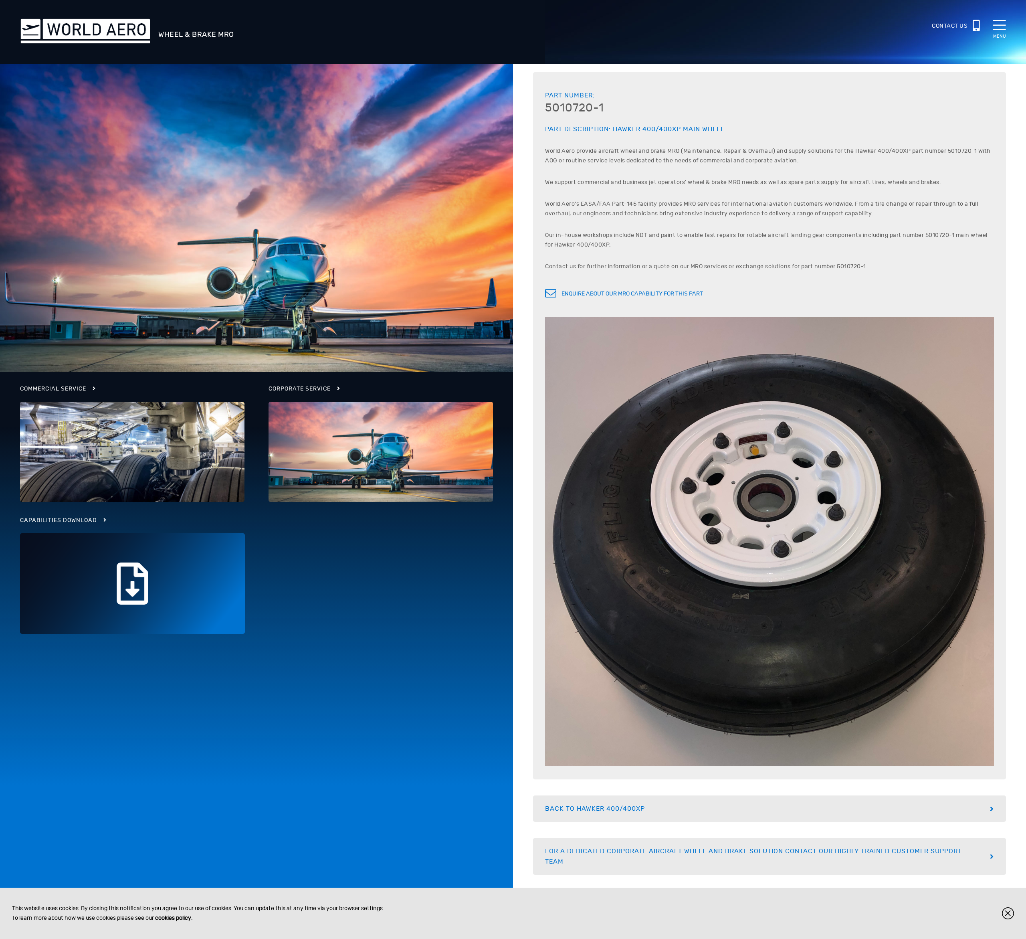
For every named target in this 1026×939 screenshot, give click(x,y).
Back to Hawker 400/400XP (595, 808)
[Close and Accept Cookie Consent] (1008, 913)
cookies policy (173, 918)
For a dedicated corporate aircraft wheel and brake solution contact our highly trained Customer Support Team (753, 856)
